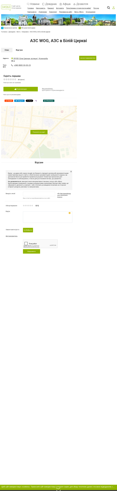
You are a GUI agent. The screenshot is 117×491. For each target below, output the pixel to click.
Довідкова (43, 12)
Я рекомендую (21, 89)
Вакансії (51, 8)
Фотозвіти (60, 8)
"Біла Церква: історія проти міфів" (78, 8)
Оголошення (90, 12)
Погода (96, 8)
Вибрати (29, 230)
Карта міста (32, 12)
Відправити (32, 251)
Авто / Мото (79, 12)
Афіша (66, 4)
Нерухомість (40, 8)
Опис (7, 50)
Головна (31, 8)
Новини (34, 4)
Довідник (51, 4)
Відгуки (19, 50)
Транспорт (53, 12)
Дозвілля (82, 4)
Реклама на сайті (65, 12)
